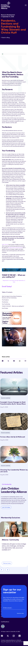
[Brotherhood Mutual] (14, 336)
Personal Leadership (5, 432)
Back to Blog (6, 37)
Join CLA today (6, 507)
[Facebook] (2, 636)
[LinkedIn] (20, 636)
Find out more (7, 563)
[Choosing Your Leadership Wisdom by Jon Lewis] (14, 454)
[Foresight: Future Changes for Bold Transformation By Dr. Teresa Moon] (14, 386)
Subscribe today (20, 613)
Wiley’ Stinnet (5, 244)
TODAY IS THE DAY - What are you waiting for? (13, 306)
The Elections (5, 302)
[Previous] (2, 570)
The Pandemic (5, 300)
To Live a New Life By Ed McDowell (12, 437)
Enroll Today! (7, 287)
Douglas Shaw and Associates (15, 247)
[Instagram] (14, 636)
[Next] (7, 570)
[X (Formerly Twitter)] (8, 636)
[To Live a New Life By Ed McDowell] (14, 421)
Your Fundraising (6, 304)
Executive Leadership (5, 398)
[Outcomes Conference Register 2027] (14, 317)
